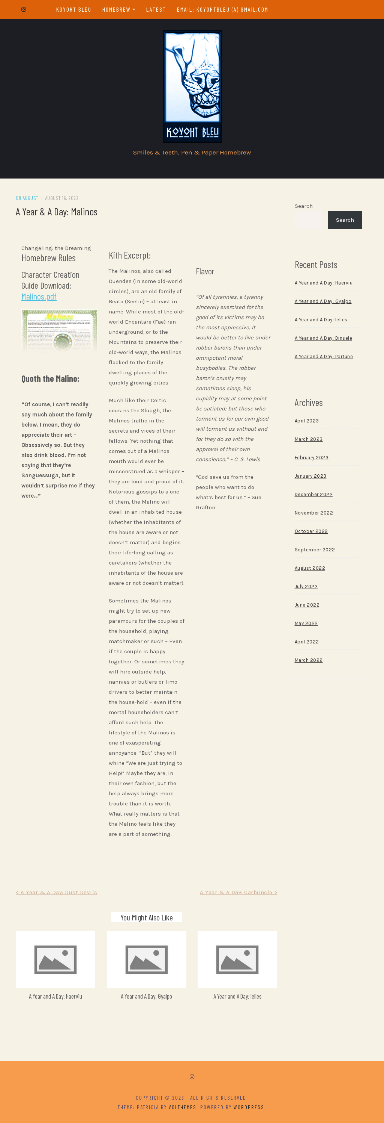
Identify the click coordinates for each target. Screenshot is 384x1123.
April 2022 (307, 642)
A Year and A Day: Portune (324, 356)
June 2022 (307, 605)
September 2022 (315, 549)
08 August (27, 198)
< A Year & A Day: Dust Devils (57, 892)
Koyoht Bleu (74, 9)
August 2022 (310, 568)
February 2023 (312, 457)
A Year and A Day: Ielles (237, 996)
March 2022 (309, 660)
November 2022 (314, 513)
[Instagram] (192, 1077)
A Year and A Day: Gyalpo (146, 996)
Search (304, 206)
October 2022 (311, 531)
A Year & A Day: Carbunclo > (239, 892)
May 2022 (306, 623)
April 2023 (307, 421)
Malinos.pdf (39, 296)
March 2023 (309, 439)
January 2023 (311, 476)
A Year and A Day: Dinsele (323, 338)
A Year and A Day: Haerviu (55, 996)
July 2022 (306, 586)
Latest (156, 9)
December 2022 (314, 494)
